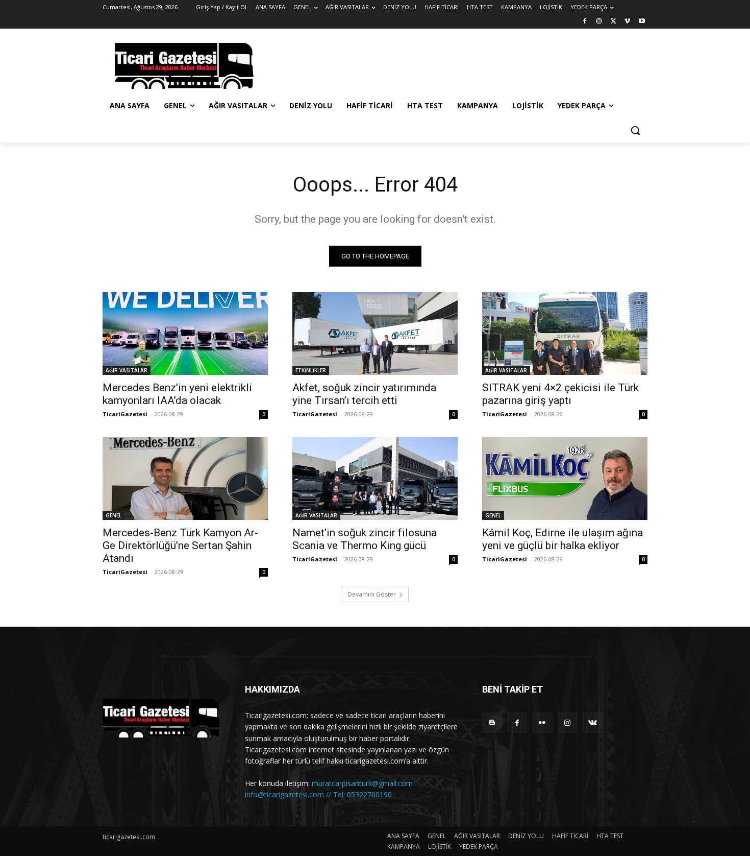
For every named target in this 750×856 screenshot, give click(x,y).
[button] (635, 130)
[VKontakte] (593, 722)
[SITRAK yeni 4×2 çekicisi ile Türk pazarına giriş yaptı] (564, 333)
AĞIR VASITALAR (126, 370)
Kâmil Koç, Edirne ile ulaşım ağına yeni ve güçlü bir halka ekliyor (562, 539)
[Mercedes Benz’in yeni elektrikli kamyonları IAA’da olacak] (185, 333)
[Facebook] (585, 22)
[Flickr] (542, 722)
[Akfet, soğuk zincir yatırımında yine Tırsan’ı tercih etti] (375, 333)
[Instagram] (599, 22)
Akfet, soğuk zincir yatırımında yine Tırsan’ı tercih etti (364, 394)
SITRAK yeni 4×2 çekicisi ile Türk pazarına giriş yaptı (560, 394)
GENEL (113, 515)
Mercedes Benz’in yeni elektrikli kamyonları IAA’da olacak (177, 394)
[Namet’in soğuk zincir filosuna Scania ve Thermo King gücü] (375, 478)
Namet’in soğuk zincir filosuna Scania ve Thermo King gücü (364, 539)
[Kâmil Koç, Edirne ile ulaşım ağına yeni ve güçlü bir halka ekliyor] (564, 478)
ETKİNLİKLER (310, 370)
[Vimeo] (627, 22)
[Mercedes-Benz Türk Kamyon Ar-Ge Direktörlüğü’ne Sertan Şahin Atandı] (185, 478)
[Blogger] (492, 722)
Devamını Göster (371, 594)
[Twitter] (613, 22)
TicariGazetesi (125, 414)
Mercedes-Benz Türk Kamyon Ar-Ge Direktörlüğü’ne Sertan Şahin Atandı (180, 545)
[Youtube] (641, 22)
